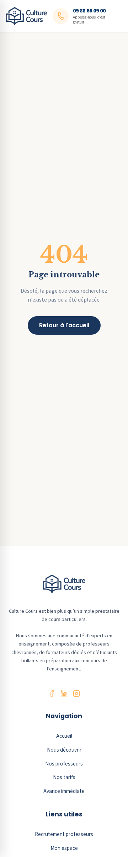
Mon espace (64, 848)
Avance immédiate (64, 791)
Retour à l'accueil (64, 325)
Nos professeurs (64, 764)
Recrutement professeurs (64, 834)
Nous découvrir (64, 750)
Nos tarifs (64, 777)
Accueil (64, 736)
